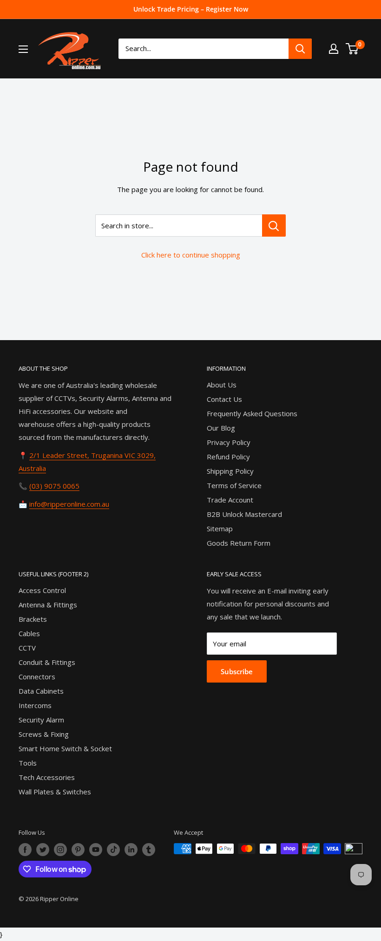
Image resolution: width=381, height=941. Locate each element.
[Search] (300, 49)
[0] (352, 48)
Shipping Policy (230, 471)
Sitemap (220, 528)
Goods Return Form (238, 543)
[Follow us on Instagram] (60, 849)
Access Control (42, 590)
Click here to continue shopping (190, 254)
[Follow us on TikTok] (113, 849)
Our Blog (221, 427)
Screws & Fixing (44, 734)
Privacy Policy (228, 442)
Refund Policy (228, 456)
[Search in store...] (274, 225)
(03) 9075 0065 (54, 485)
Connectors (37, 676)
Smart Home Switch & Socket (65, 748)
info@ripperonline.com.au (69, 504)
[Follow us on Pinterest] (78, 849)
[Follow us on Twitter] (42, 849)
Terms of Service (234, 485)
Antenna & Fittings (48, 604)
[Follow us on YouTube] (95, 849)
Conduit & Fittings (47, 662)
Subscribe (237, 671)
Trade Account (230, 499)
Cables (29, 633)
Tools (28, 762)
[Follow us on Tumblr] (148, 849)
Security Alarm (41, 719)
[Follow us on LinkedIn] (131, 849)
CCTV (27, 647)
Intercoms (35, 705)
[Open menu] (23, 49)
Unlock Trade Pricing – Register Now (190, 9)
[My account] (333, 49)
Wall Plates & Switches (55, 791)
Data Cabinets (41, 691)
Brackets (33, 619)
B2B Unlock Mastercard (244, 514)
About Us (221, 384)
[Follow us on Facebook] (25, 849)
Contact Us (224, 399)
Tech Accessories (47, 777)
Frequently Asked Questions (252, 413)
